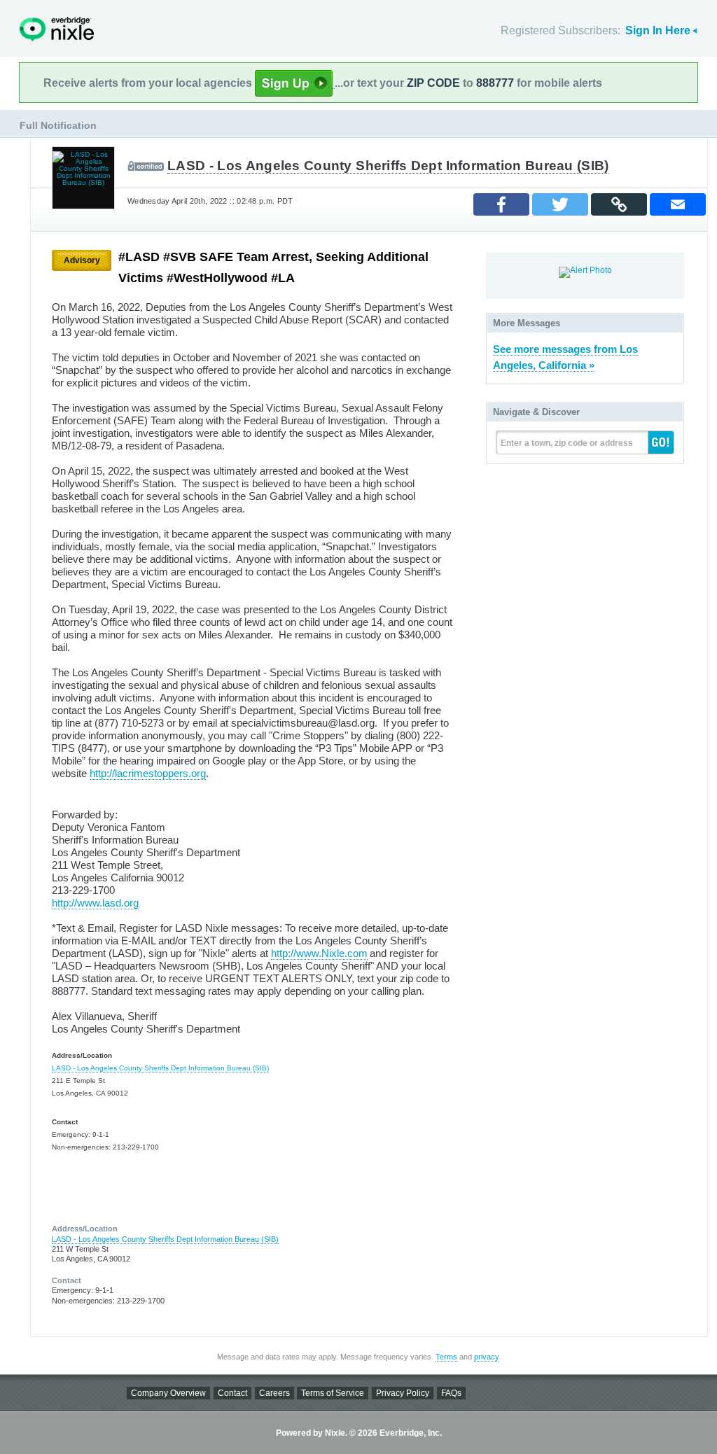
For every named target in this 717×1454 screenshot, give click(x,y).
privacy (486, 1356)
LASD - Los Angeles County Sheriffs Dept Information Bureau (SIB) (387, 165)
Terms (446, 1356)
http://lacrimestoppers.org (148, 773)
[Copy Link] (619, 204)
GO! (661, 442)
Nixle (57, 29)
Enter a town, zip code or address (567, 443)
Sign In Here (657, 30)
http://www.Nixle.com (319, 953)
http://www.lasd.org (95, 903)
